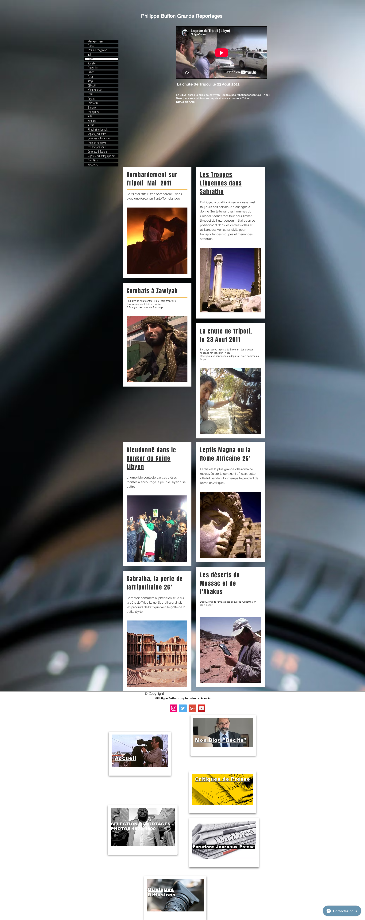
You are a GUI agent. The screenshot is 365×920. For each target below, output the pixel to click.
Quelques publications (99, 138)
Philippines (93, 112)
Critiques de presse (97, 143)
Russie (91, 125)
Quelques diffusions (97, 151)
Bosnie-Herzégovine (97, 50)
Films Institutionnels (98, 129)
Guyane (91, 98)
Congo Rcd (93, 68)
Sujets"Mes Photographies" (101, 156)
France (91, 45)
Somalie (91, 63)
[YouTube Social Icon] (201, 708)
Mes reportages (95, 41)
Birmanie (92, 107)
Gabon (91, 72)
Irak (89, 54)
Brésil (90, 94)
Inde (90, 116)
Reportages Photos (97, 134)
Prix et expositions (97, 147)
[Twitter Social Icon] (183, 708)
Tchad (91, 76)
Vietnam (92, 121)
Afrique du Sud (95, 90)
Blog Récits (93, 160)
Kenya (90, 81)
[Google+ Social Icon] (192, 708)
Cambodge (93, 103)
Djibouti (92, 85)
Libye (90, 59)
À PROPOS (93, 165)
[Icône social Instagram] (173, 708)
